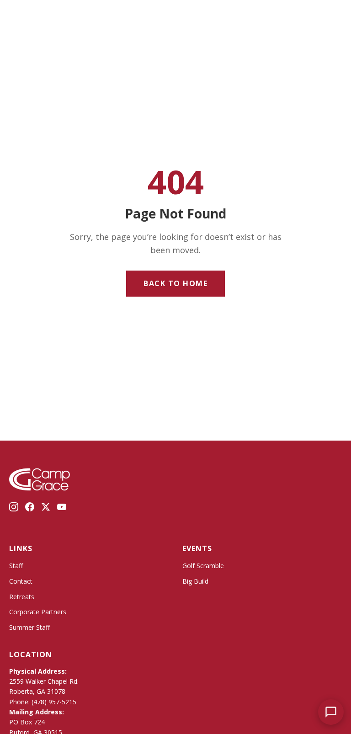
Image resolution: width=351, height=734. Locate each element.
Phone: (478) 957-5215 (42, 701)
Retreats (21, 596)
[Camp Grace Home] (175, 15)
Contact (20, 581)
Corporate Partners (37, 611)
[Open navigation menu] (24, 15)
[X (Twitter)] (45, 508)
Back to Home (175, 283)
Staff (16, 565)
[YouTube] (61, 508)
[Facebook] (29, 508)
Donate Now (302, 15)
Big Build (195, 581)
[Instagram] (13, 508)
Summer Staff (29, 627)
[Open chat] (331, 712)
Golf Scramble (203, 565)
